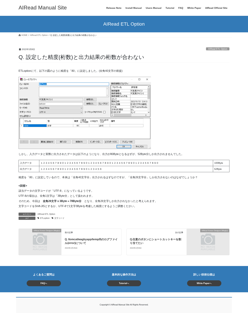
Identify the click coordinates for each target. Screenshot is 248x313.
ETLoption (45, 218)
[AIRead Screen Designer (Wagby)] (40, 241)
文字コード (59, 218)
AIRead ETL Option (217, 49)
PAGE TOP (239, 301)
